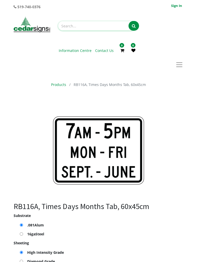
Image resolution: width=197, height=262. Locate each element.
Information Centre (76, 50)
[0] (122, 50)
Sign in (176, 5)
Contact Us (104, 50)
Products (58, 84)
